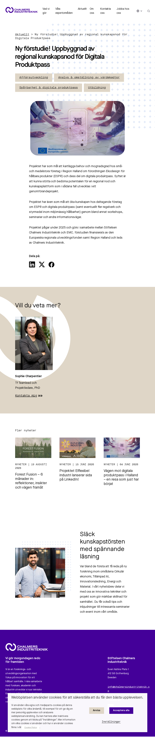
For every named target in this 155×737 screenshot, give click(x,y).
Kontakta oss (105, 11)
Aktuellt (82, 9)
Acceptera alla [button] (121, 710)
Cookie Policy (30, 728)
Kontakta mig (26, 395)
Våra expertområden (64, 11)
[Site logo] (21, 10)
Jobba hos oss (123, 11)
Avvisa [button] (96, 710)
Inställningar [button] (111, 722)
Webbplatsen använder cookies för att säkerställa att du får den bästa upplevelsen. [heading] (77, 697)
